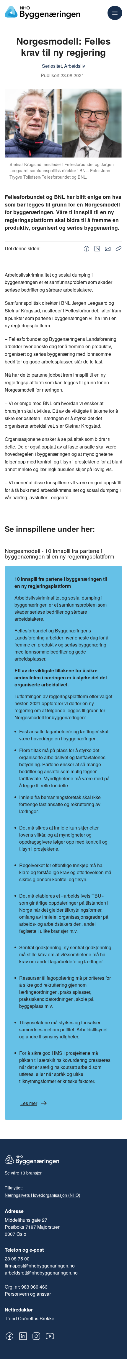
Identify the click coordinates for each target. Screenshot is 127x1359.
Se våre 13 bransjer (23, 1173)
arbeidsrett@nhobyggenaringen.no (41, 1272)
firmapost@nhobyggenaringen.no (40, 1265)
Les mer (28, 1103)
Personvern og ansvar (28, 1293)
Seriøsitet (52, 65)
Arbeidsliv (74, 65)
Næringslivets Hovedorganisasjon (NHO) (42, 1195)
